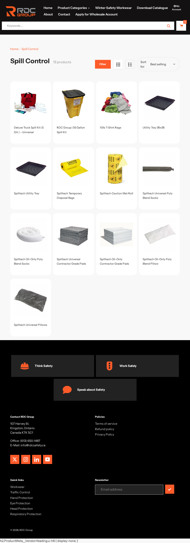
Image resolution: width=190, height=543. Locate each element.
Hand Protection (21, 498)
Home (14, 49)
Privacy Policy (104, 434)
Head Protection (21, 508)
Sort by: (143, 64)
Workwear (17, 487)
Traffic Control (20, 492)
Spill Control (30, 49)
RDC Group (26, 529)
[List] (130, 64)
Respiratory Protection (25, 514)
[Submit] (169, 489)
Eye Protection (20, 503)
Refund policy (104, 429)
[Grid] (118, 64)
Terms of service (106, 423)
